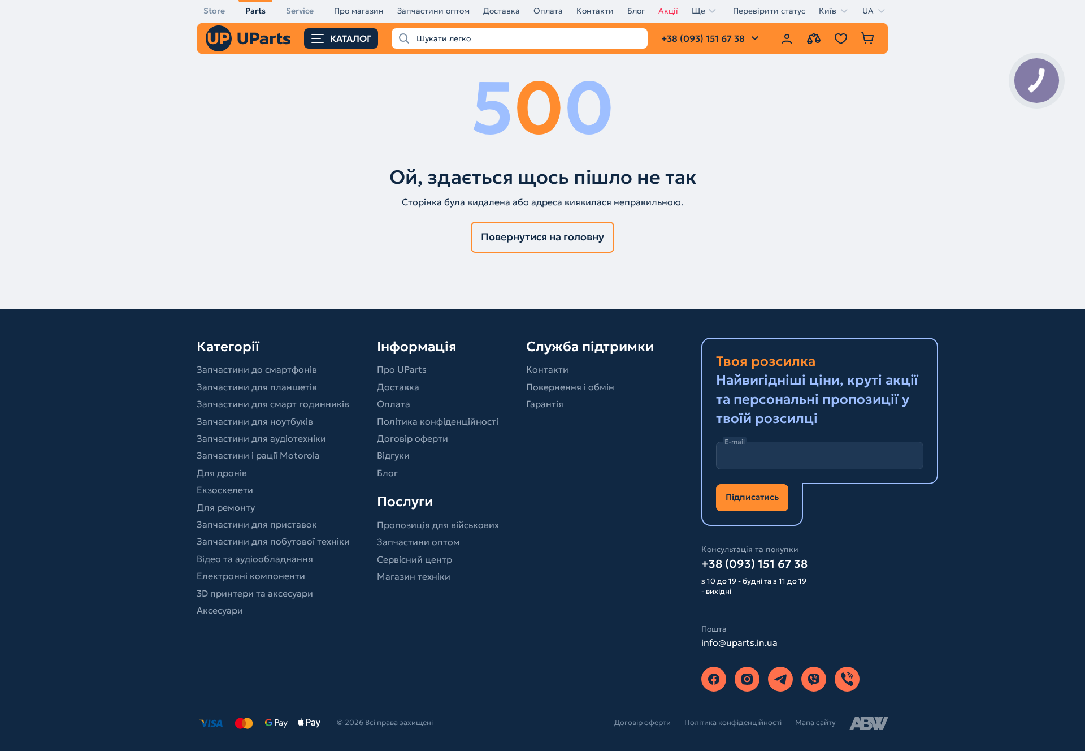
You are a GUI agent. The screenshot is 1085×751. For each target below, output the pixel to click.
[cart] (868, 38)
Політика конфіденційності (437, 421)
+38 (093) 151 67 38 (754, 563)
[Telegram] (780, 679)
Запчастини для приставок (257, 524)
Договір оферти (412, 438)
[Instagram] (747, 679)
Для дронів (222, 472)
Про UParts (402, 369)
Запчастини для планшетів (257, 386)
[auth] (786, 38)
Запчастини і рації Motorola (258, 455)
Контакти (595, 11)
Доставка (501, 11)
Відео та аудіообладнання (255, 558)
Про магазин (359, 11)
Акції (668, 11)
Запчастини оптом (433, 11)
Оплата (548, 11)
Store (214, 11)
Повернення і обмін (570, 386)
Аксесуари (220, 610)
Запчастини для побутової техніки (273, 541)
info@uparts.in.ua (739, 642)
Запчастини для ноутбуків (255, 421)
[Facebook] (713, 679)
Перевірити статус (769, 11)
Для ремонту (226, 507)
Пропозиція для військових (438, 524)
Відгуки (393, 455)
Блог (636, 11)
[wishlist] (841, 38)
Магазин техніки (413, 576)
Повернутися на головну (542, 236)
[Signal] (847, 679)
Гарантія (544, 403)
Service (300, 11)
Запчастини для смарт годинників (273, 403)
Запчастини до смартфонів (257, 369)
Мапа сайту (815, 722)
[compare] (813, 38)
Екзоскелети (225, 489)
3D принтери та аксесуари (255, 593)
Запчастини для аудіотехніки (261, 438)
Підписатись (752, 496)
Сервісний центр (414, 559)
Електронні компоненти (251, 575)
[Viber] (813, 679)
